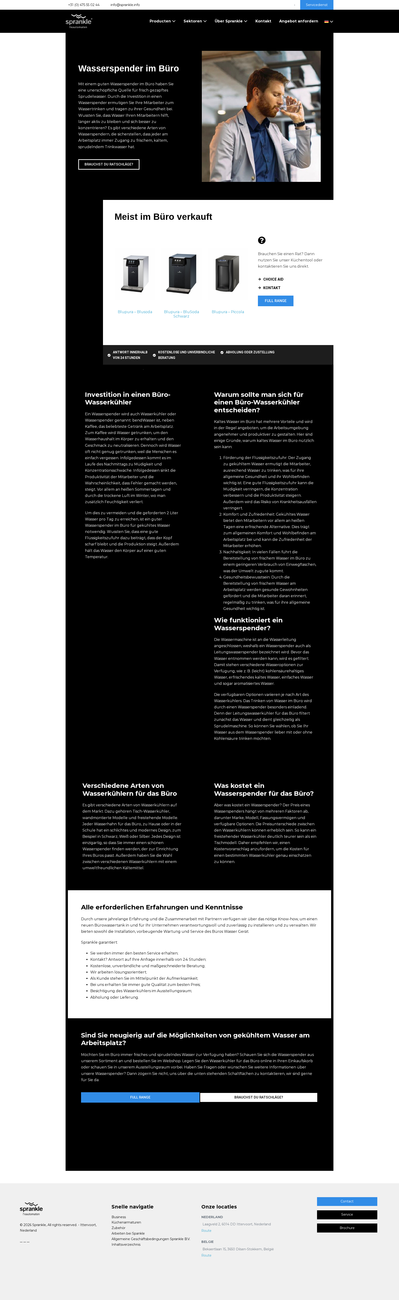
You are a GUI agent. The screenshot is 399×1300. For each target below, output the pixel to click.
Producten (161, 21)
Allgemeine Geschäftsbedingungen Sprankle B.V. (151, 1239)
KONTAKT (272, 288)
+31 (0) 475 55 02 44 (84, 5)
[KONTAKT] (259, 287)
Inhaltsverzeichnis (126, 1244)
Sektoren (193, 21)
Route (206, 1231)
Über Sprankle (229, 21)
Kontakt (263, 21)
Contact (347, 1201)
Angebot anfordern (298, 21)
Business (119, 1217)
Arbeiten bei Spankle (128, 1233)
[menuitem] (327, 21)
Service (347, 1214)
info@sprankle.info (125, 5)
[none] (327, 21)
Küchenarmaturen (126, 1222)
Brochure (347, 1228)
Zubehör (118, 1228)
